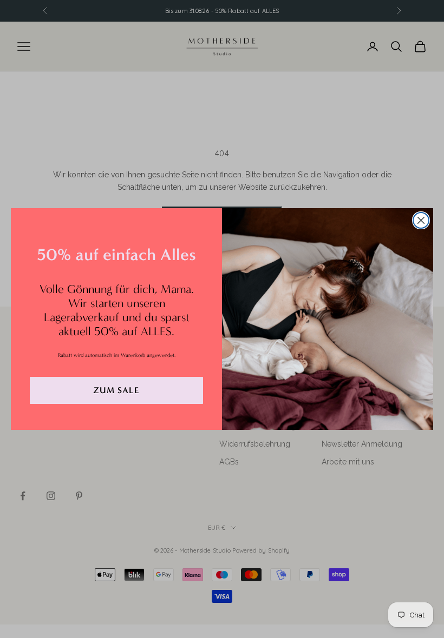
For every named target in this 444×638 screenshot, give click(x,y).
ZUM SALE (116, 390)
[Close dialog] (421, 220)
